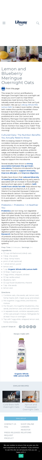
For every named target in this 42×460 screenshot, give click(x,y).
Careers (25, 427)
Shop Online (27, 424)
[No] (39, 451)
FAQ (6, 427)
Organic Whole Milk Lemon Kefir (22, 269)
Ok (21, 456)
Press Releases (12, 432)
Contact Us (10, 424)
